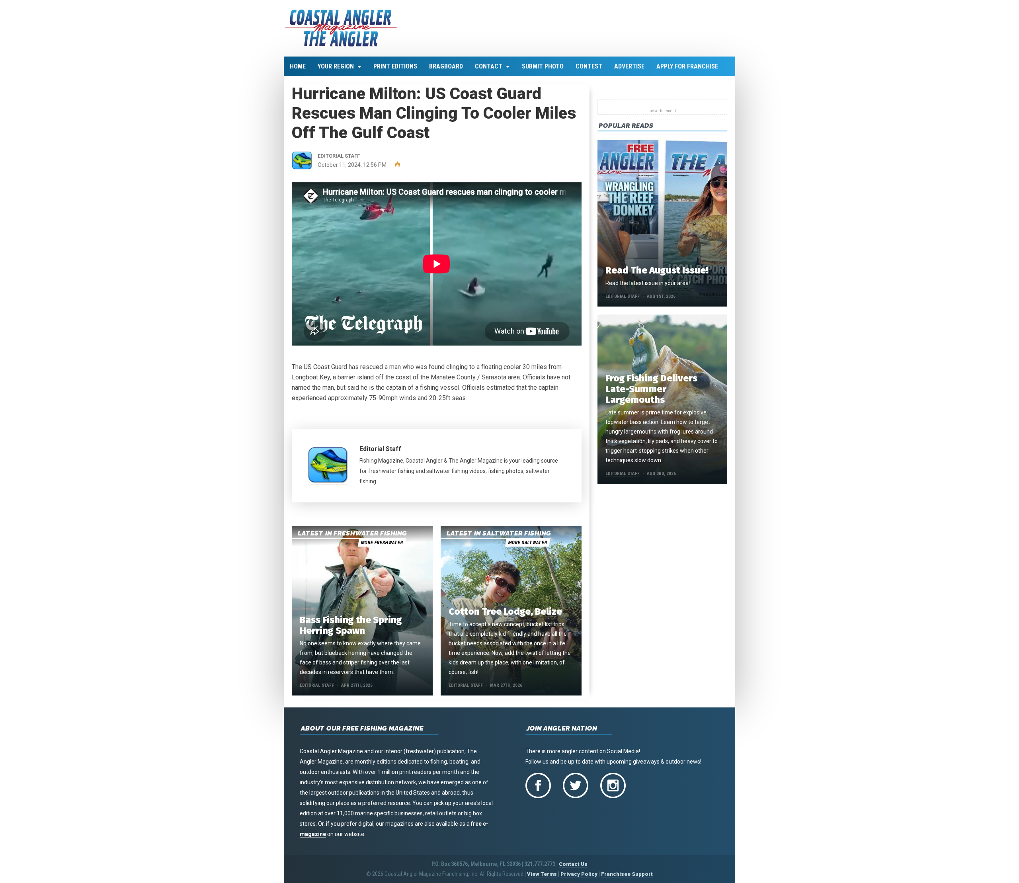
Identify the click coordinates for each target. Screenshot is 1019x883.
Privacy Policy (578, 874)
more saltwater (527, 542)
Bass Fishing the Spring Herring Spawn (351, 625)
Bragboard (446, 66)
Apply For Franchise (687, 66)
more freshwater (381, 542)
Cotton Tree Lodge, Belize (505, 611)
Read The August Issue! (656, 270)
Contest (589, 66)
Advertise (629, 66)
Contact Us (573, 864)
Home (298, 66)
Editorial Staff (380, 449)
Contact (488, 66)
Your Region (336, 66)
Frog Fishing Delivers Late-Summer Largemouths (651, 389)
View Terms (542, 874)
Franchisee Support (627, 874)
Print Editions (395, 66)
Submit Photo (543, 66)
